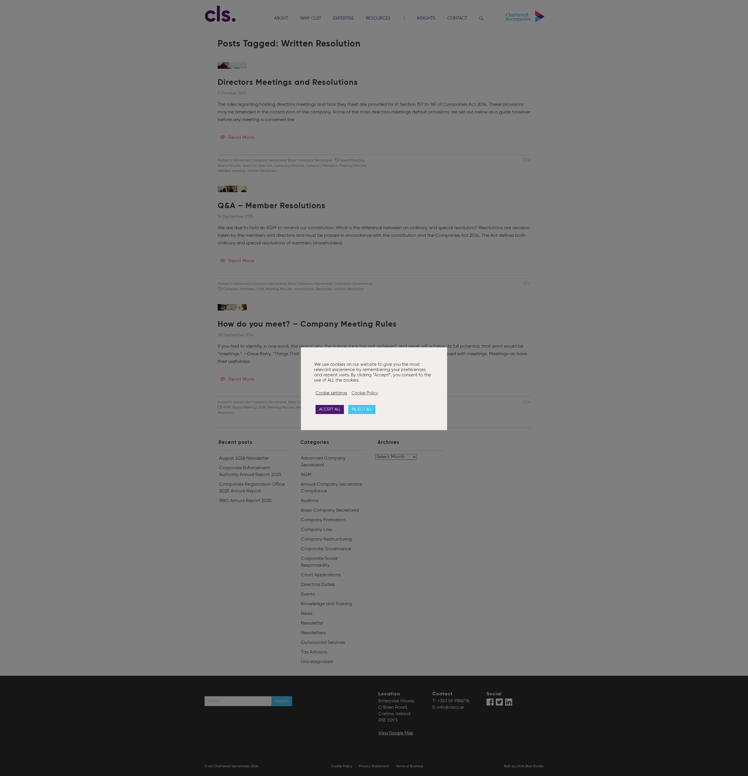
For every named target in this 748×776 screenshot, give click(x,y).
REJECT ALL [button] (362, 409)
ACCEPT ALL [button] (329, 409)
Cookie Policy (365, 393)
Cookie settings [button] (331, 393)
